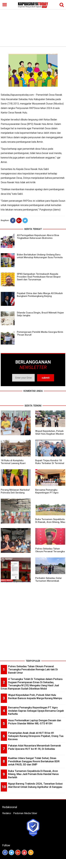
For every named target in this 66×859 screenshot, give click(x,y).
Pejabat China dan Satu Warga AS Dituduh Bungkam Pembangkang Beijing (40, 294)
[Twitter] (25, 220)
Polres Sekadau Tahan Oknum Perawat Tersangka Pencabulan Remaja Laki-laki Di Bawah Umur (50, 552)
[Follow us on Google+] (18, 852)
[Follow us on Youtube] (24, 852)
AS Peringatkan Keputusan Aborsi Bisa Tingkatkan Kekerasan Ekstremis (38, 236)
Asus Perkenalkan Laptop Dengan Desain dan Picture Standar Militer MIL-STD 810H (34, 722)
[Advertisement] (33, 23)
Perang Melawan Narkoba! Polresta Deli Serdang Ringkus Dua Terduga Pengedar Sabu (15, 494)
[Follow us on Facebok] (5, 852)
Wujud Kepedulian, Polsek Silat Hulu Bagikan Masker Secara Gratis (49, 434)
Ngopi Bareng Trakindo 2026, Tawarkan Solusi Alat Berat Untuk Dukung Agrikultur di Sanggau (35, 785)
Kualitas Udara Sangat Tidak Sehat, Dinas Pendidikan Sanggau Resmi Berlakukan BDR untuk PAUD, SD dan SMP (34, 761)
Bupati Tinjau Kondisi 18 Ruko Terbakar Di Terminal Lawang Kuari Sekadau (49, 463)
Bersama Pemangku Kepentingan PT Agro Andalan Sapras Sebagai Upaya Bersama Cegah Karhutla (36, 710)
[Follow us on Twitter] (11, 852)
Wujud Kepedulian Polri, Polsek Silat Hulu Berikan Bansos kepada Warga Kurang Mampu (35, 696)
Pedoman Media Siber (25, 813)
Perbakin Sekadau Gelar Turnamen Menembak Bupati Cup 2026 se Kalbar (49, 581)
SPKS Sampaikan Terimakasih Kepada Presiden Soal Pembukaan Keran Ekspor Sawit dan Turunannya (39, 277)
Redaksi (6, 813)
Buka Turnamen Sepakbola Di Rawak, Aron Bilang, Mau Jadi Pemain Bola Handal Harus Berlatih (50, 523)
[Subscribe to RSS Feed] (30, 852)
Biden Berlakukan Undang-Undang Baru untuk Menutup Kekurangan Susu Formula (40, 256)
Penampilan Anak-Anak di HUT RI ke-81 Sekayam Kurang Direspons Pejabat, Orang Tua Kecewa (35, 736)
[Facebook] (13, 220)
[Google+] (19, 220)
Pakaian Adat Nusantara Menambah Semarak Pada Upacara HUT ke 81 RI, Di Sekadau (34, 747)
